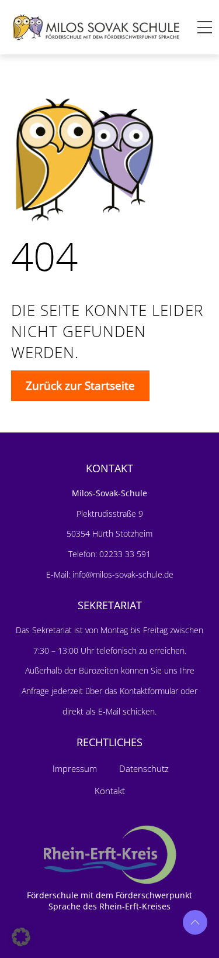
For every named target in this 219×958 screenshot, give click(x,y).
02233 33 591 (124, 553)
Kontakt (110, 790)
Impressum (75, 768)
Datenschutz (144, 768)
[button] (21, 937)
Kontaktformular (150, 690)
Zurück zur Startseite (80, 385)
